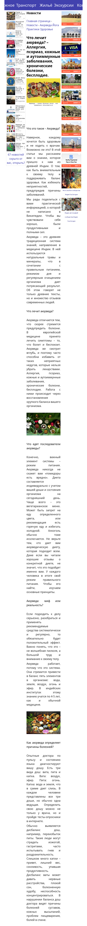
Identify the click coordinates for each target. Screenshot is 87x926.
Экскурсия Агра (66, 150)
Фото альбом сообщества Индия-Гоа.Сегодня (71, 192)
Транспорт (26, 5)
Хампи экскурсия (66, 24)
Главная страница (38, 21)
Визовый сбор (67, 166)
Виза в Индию (67, 55)
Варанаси (65, 134)
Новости (32, 25)
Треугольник (66, 71)
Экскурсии (64, 5)
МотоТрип (66, 40)
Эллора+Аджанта (67, 118)
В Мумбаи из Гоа (66, 87)
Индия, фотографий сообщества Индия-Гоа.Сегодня (71, 217)
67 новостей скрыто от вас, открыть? (16, 159)
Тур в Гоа (65, 103)
